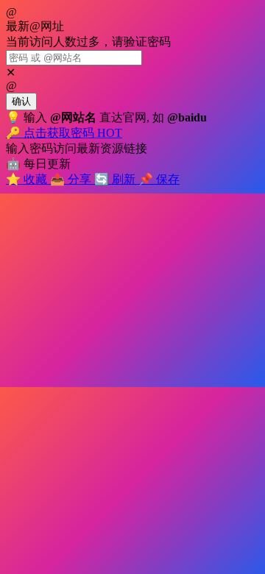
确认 (21, 101)
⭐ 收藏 (28, 179)
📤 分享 (72, 179)
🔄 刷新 (116, 179)
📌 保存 (159, 179)
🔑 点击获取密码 (64, 133)
